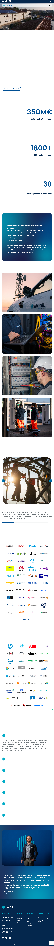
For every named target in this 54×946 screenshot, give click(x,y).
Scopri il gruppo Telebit (10, 89)
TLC (27, 916)
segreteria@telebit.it (17, 944)
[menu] (49, 5)
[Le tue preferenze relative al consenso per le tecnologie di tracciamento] (52, 709)
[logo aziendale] (10, 546)
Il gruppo (19, 916)
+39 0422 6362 (8, 931)
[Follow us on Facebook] (3, 1)
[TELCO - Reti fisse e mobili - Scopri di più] (27, 292)
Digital (28, 918)
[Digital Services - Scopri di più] (27, 334)
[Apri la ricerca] (51, 1)
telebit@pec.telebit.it (9, 933)
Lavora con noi (40, 916)
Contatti (49, 916)
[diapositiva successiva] (50, 480)
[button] (27, 743)
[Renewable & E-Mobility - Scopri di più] (27, 417)
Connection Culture (20, 919)
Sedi (48, 918)
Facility (28, 921)
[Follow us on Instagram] (6, 1)
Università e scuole (41, 920)
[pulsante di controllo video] (3, 27)
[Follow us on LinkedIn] (10, 1)
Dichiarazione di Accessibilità (44, 944)
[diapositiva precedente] (3, 480)
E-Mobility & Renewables (30, 924)
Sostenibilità (20, 922)
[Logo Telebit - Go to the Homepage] (8, 5)
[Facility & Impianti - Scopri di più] (27, 375)
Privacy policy (27, 944)
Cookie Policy (34, 944)
